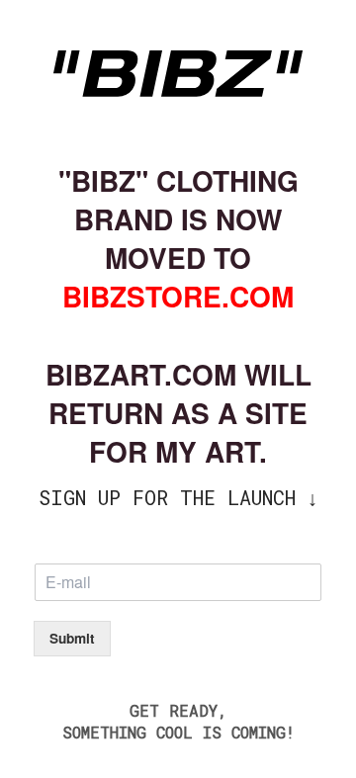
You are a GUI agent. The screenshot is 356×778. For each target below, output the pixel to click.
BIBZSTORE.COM (178, 296)
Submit (72, 638)
